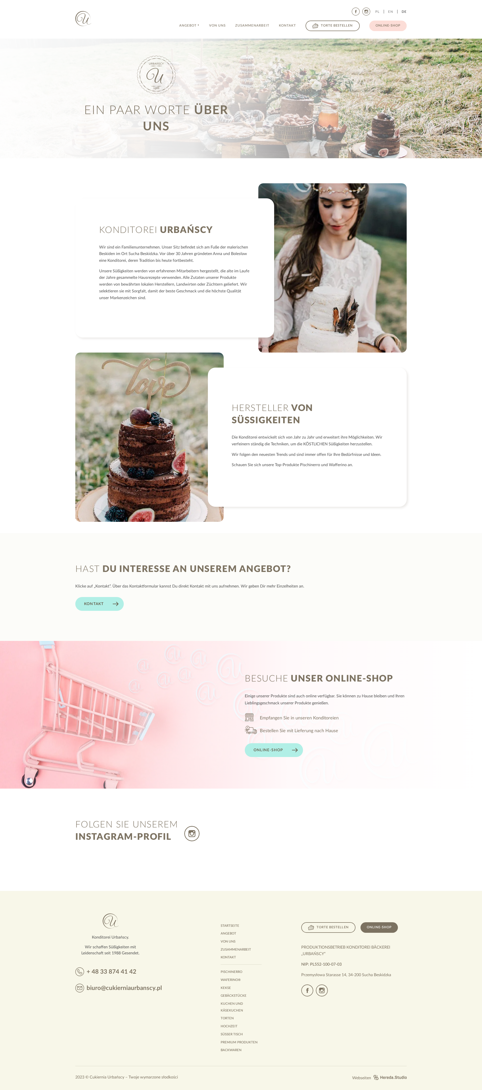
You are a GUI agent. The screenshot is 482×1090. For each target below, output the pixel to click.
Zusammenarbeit (252, 25)
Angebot (188, 25)
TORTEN (227, 1018)
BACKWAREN (231, 1050)
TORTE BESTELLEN (333, 927)
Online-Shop (388, 25)
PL (377, 12)
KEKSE (226, 988)
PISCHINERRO (231, 972)
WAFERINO (231, 980)
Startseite (230, 926)
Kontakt (287, 25)
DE (404, 12)
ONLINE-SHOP (379, 927)
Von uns (217, 25)
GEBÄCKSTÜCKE (234, 995)
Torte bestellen (337, 25)
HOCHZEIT (229, 1026)
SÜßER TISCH (232, 1034)
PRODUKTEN (239, 1042)
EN (390, 12)
